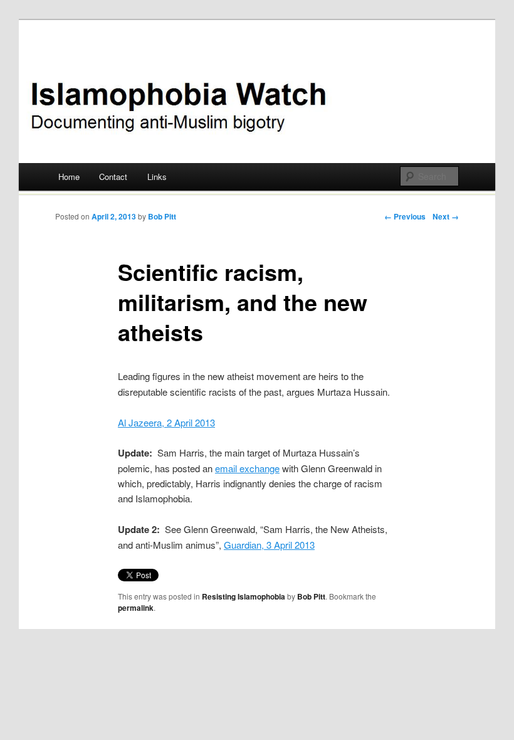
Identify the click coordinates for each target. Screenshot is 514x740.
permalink (136, 607)
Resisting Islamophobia (243, 596)
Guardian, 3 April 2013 (269, 544)
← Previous (405, 216)
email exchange (247, 468)
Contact (113, 176)
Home (69, 176)
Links (157, 176)
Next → (446, 216)
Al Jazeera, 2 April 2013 (166, 422)
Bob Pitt (162, 216)
